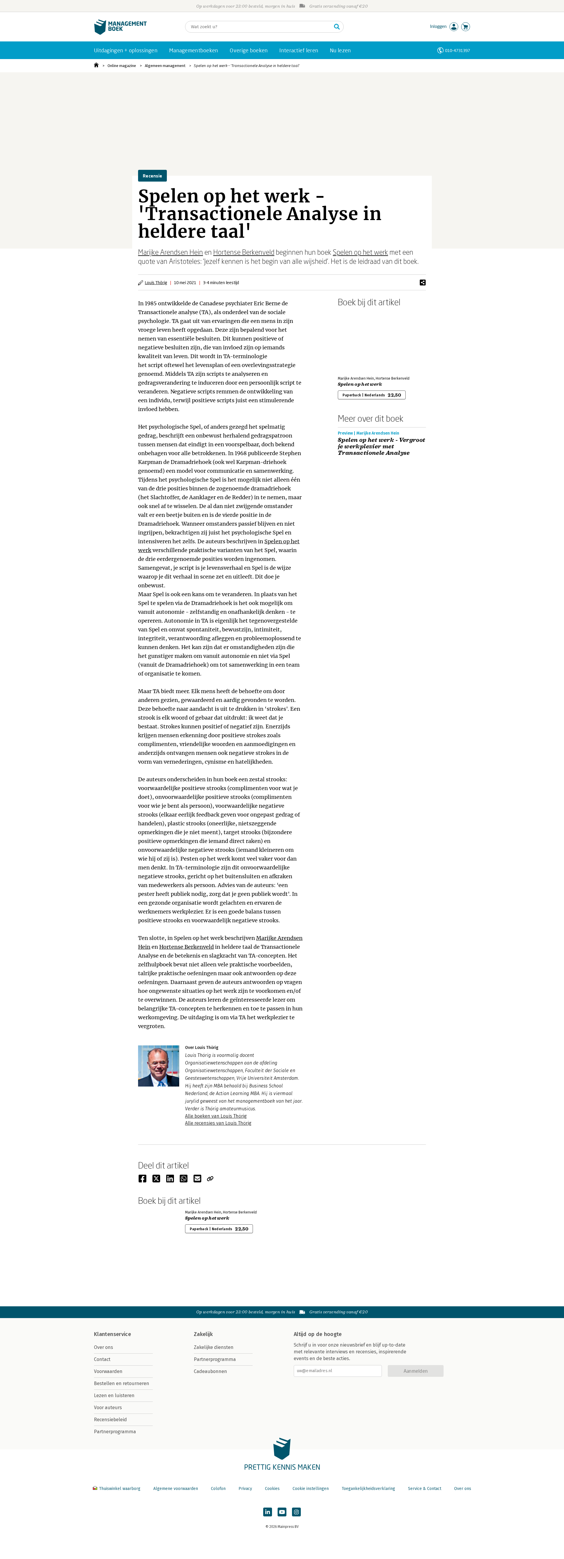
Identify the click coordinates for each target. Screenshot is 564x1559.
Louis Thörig (156, 282)
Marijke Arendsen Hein (170, 252)
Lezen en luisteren (114, 1395)
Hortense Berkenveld (243, 252)
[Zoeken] (337, 27)
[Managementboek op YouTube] (282, 1512)
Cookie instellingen (311, 1488)
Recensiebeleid (110, 1419)
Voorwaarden (108, 1371)
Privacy (245, 1488)
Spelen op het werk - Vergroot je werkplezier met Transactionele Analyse (381, 446)
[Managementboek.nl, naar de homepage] (120, 33)
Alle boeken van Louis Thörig (216, 1116)
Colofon (218, 1488)
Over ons (103, 1347)
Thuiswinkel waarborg (120, 1488)
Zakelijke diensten (214, 1347)
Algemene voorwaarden (175, 1488)
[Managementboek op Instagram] (296, 1512)
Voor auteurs (108, 1407)
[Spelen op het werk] (358, 340)
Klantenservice (112, 1334)
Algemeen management (165, 65)
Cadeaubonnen (210, 1371)
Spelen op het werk (360, 252)
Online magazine (122, 65)
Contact (102, 1359)
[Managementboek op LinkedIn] (267, 1512)
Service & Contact (424, 1488)
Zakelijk (203, 1334)
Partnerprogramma (115, 1431)
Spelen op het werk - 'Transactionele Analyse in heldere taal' (247, 65)
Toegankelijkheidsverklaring (368, 1488)
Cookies (272, 1488)
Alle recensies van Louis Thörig (218, 1123)
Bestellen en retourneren (121, 1383)
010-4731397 (457, 50)
